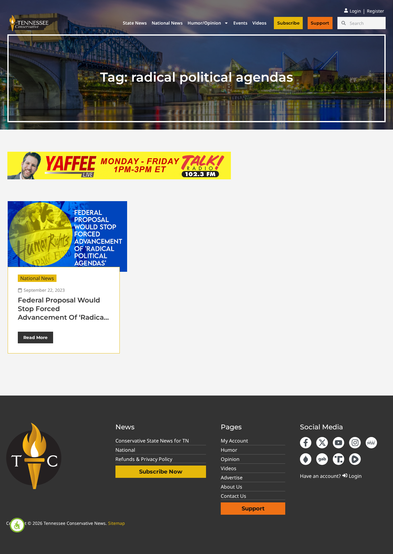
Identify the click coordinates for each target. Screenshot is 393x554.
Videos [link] (259, 23)
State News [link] (135, 23)
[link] (17, 525)
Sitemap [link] (116, 523)
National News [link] (167, 23)
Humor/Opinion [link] (204, 23)
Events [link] (240, 23)
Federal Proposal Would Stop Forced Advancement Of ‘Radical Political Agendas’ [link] (62, 313)
